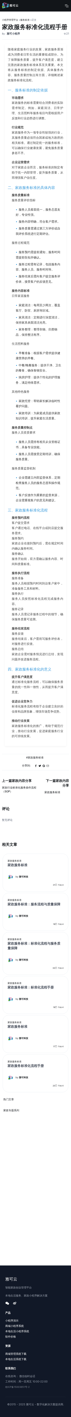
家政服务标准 (14, 860)
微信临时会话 (27, 1376)
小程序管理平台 (10, 19)
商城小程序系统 (14, 1326)
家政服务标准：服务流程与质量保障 (34, 904)
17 (54, 1046)
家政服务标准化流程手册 (26, 1066)
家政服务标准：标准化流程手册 (31, 987)
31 (53, 885)
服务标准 (25, 19)
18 (54, 924)
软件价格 (10, 1336)
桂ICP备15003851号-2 (17, 1386)
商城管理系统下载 (15, 1353)
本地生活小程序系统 (17, 1331)
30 (53, 968)
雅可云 (11, 1278)
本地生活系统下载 (15, 1359)
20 (53, 1085)
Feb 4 (61, 885)
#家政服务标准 (35, 757)
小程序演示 (11, 1320)
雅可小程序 (13, 33)
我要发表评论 (35, 825)
